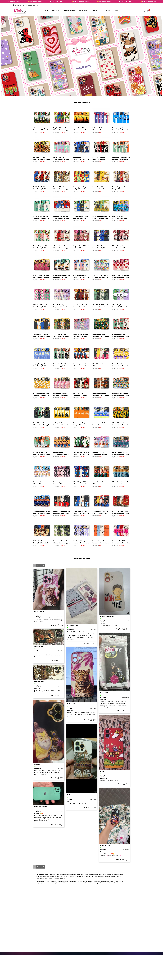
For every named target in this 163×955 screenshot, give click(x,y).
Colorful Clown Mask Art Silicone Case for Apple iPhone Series (81, 454)
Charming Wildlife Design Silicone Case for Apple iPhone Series (61, 336)
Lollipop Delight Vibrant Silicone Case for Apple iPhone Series (120, 277)
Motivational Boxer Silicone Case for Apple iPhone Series (100, 395)
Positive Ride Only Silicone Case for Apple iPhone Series (120, 336)
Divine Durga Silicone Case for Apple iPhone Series (120, 248)
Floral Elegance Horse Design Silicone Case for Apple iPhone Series (121, 189)
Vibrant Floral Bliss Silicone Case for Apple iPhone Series (120, 425)
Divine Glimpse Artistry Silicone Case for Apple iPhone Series (41, 513)
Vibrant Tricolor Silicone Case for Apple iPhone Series (121, 159)
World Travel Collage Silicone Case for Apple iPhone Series (120, 395)
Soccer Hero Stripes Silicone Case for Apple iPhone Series (81, 513)
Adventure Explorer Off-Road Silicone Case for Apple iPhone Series (61, 277)
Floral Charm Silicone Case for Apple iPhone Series (80, 336)
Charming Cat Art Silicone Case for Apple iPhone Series (81, 366)
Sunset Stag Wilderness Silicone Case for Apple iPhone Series (81, 130)
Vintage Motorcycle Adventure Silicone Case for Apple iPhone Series (62, 425)
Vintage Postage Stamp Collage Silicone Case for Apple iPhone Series (101, 277)
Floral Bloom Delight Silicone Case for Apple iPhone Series (100, 366)
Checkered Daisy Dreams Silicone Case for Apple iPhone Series (81, 543)
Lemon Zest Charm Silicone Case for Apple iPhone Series (120, 366)
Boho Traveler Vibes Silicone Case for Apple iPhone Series (41, 454)
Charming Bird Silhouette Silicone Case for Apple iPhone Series (121, 307)
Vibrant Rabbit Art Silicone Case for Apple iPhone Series (61, 248)
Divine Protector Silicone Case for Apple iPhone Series (81, 307)
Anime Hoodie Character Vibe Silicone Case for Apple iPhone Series (81, 396)
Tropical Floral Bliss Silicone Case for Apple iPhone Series (120, 543)
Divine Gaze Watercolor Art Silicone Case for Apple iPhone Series (120, 484)
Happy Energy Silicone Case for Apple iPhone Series (41, 366)
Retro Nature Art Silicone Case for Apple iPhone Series (41, 159)
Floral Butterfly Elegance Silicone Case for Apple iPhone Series (61, 307)
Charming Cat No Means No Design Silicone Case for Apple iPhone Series (100, 160)
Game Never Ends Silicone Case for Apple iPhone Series (81, 159)
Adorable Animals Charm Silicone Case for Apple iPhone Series (42, 484)
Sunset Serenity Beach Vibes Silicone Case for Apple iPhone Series (100, 425)
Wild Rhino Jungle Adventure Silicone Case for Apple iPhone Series (42, 130)
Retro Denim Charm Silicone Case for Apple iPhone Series (120, 454)
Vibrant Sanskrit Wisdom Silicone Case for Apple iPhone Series (100, 543)
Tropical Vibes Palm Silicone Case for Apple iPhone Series (61, 130)
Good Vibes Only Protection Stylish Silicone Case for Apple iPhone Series (100, 249)
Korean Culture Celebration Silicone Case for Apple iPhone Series (100, 455)
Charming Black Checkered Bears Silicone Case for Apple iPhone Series (61, 485)
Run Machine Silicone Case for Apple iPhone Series (61, 218)
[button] (3, 56)
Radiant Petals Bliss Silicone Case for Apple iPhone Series (61, 395)
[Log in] (139, 11)
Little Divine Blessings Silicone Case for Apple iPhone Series (81, 277)
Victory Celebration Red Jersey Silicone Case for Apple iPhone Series (61, 513)
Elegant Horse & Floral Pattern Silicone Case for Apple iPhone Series (81, 248)
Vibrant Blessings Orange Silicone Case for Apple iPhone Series (81, 425)
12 (43, 565)
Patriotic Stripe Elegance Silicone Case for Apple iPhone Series (100, 130)
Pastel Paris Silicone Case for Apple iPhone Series (61, 159)
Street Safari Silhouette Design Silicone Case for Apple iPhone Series (101, 307)
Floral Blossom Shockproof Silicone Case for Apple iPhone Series (120, 219)
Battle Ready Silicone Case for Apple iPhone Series (41, 189)
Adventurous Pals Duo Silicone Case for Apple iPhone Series (100, 484)
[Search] (144, 11)
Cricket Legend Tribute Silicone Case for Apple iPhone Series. (81, 484)
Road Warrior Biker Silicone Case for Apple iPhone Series (41, 425)
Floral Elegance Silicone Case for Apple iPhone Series (41, 248)
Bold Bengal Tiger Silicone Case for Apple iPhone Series (100, 336)
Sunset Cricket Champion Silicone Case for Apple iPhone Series (62, 454)
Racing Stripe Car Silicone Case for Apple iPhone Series (120, 130)
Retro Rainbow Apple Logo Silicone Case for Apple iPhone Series (81, 218)
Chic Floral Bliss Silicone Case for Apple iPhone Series (41, 307)
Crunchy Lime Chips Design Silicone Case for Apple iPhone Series (81, 189)
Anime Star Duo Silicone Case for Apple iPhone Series (61, 366)
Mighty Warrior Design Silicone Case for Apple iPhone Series (120, 513)
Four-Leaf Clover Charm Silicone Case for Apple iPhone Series (61, 543)
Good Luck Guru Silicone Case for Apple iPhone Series (101, 218)
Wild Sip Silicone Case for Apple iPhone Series (41, 276)
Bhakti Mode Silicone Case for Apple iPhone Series (41, 218)
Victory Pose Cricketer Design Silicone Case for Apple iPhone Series (101, 513)
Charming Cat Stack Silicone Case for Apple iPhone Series (41, 336)
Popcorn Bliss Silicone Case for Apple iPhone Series (41, 395)
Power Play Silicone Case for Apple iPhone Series (100, 189)
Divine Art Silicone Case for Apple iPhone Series (41, 542)
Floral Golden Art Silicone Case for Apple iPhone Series (61, 189)
